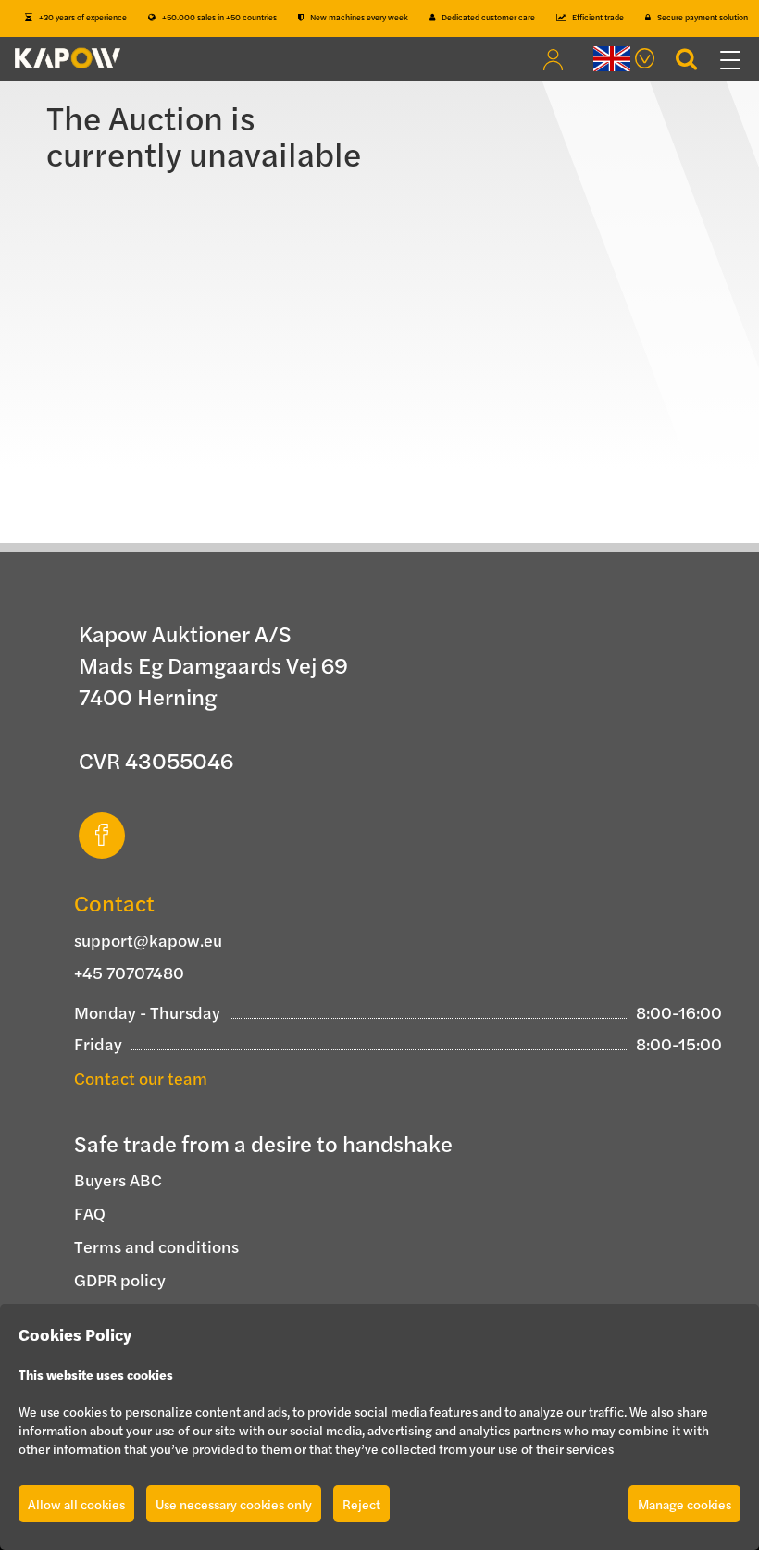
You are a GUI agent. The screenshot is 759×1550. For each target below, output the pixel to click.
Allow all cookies (76, 1503)
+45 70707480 (129, 972)
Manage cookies (684, 1503)
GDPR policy (120, 1279)
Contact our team (140, 1077)
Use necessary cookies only (234, 1503)
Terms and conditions (156, 1246)
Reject (361, 1503)
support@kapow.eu (148, 939)
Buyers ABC (118, 1179)
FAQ (90, 1212)
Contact (114, 902)
